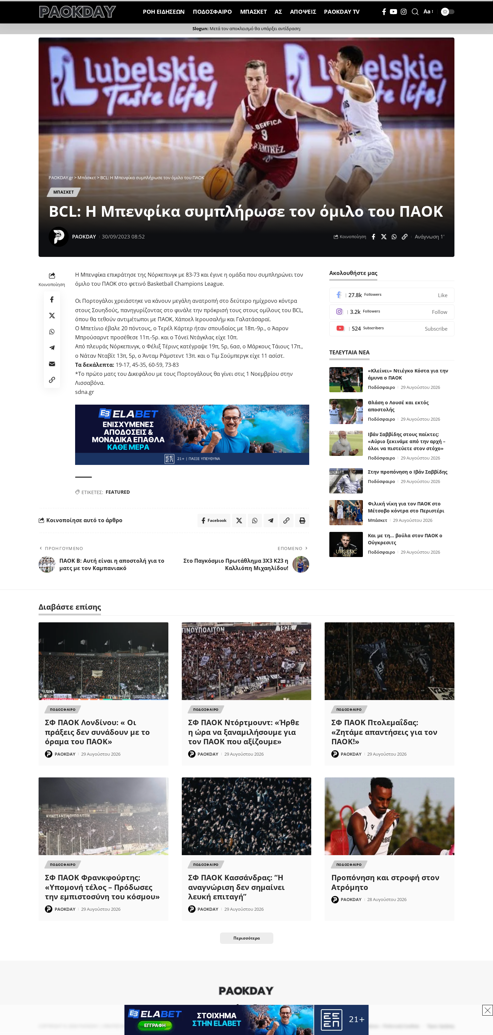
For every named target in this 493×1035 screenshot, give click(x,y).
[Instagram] (403, 11)
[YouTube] (393, 11)
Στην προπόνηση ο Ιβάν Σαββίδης (407, 472)
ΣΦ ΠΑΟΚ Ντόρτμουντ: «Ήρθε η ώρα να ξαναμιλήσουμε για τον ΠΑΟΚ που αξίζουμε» (243, 731)
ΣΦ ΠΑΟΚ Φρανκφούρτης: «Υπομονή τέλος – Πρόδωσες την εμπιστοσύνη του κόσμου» (102, 886)
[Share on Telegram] (52, 348)
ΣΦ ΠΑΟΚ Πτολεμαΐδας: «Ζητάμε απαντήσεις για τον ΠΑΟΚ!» (384, 731)
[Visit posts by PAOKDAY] (59, 237)
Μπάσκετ (377, 520)
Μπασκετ (63, 192)
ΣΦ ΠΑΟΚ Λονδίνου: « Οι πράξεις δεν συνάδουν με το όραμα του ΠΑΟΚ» (97, 731)
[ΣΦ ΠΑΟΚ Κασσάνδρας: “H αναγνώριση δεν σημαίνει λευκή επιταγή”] (247, 816)
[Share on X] (383, 236)
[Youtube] (391, 328)
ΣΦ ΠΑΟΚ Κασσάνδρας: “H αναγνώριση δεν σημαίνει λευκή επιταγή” (236, 886)
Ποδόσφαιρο (381, 387)
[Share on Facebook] (373, 236)
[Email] (52, 364)
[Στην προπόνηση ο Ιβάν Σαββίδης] (346, 480)
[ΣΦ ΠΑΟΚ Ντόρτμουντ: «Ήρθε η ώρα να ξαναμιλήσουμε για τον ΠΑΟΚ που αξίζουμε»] (247, 661)
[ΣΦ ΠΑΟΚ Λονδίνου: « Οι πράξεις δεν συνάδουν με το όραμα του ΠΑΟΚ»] (103, 661)
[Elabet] (192, 434)
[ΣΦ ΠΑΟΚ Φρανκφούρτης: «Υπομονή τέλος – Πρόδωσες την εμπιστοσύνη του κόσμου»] (103, 816)
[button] (415, 11)
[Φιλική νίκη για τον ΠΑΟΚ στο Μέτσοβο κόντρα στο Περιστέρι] (346, 512)
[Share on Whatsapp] (394, 236)
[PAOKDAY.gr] (78, 11)
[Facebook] (384, 11)
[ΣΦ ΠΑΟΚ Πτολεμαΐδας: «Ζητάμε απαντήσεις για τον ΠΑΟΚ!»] (389, 661)
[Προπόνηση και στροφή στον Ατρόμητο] (389, 816)
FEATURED (118, 492)
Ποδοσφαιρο (62, 709)
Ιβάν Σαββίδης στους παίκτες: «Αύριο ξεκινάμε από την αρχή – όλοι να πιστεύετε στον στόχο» (406, 441)
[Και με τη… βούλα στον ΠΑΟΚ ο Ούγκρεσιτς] (346, 544)
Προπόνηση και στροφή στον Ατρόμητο (385, 882)
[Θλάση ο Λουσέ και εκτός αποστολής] (346, 411)
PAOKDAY (84, 236)
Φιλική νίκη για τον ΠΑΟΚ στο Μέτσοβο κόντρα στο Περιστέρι (406, 507)
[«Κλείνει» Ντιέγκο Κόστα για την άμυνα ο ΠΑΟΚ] (346, 379)
